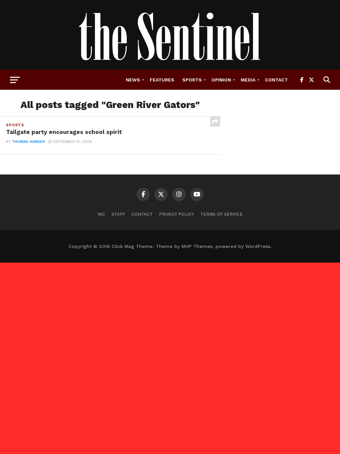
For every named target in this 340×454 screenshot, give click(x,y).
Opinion (221, 79)
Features (162, 79)
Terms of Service (221, 214)
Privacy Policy (176, 214)
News (133, 79)
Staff (118, 214)
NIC (101, 214)
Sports (192, 79)
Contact (276, 79)
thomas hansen (28, 142)
